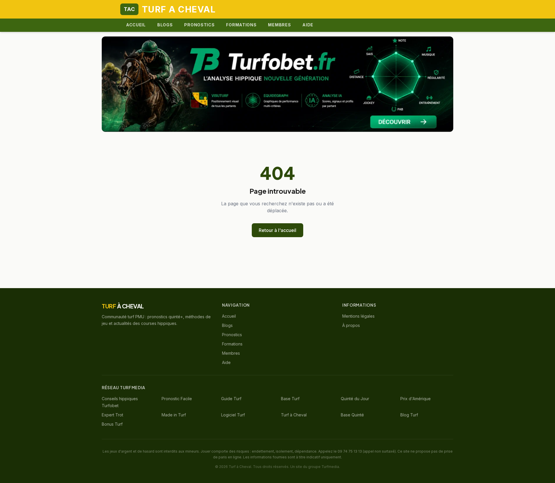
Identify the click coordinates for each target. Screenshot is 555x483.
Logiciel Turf (233, 414)
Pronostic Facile (177, 398)
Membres (279, 24)
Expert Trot (112, 414)
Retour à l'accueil (277, 230)
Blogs (165, 24)
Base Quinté (352, 414)
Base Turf (290, 398)
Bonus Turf (112, 424)
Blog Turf (409, 414)
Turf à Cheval (294, 414)
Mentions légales (358, 316)
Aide (307, 24)
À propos (351, 325)
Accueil (136, 24)
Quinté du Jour (355, 398)
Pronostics (199, 24)
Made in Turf (174, 414)
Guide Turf (231, 398)
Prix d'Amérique (415, 398)
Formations (241, 24)
